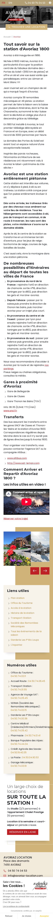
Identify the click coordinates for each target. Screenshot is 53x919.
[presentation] (34, 571)
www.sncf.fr (10, 410)
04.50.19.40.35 (18, 752)
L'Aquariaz (16, 645)
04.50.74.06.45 (36, 681)
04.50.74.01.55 (19, 689)
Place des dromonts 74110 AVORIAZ (16, 862)
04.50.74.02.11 (18, 676)
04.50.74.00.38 (19, 718)
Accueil (7, 36)
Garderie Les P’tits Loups (25, 640)
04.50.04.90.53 (30, 757)
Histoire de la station (22, 613)
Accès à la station (21, 608)
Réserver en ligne (22, 832)
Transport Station (21, 618)
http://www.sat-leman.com (23, 463)
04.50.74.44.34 (19, 744)
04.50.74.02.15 (19, 710)
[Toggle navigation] (48, 10)
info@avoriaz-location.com (25, 875)
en (10, 2)
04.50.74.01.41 (32, 735)
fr (3, 2)
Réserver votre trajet (16, 518)
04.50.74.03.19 (18, 766)
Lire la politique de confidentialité (16, 906)
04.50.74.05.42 (19, 730)
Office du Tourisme (22, 603)
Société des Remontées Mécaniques (24, 624)
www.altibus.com (17, 458)
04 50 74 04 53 (36, 2)
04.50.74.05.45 (19, 698)
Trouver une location (28, 27)
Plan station (17, 598)
